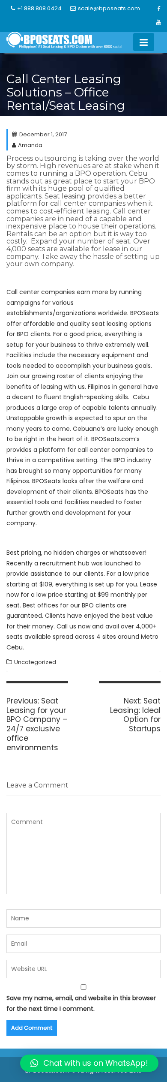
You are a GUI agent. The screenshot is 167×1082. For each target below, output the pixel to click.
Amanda (30, 145)
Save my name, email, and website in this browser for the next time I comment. (81, 1003)
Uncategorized (35, 662)
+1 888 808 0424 (39, 8)
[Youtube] (159, 23)
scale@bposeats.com (109, 8)
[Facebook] (159, 9)
